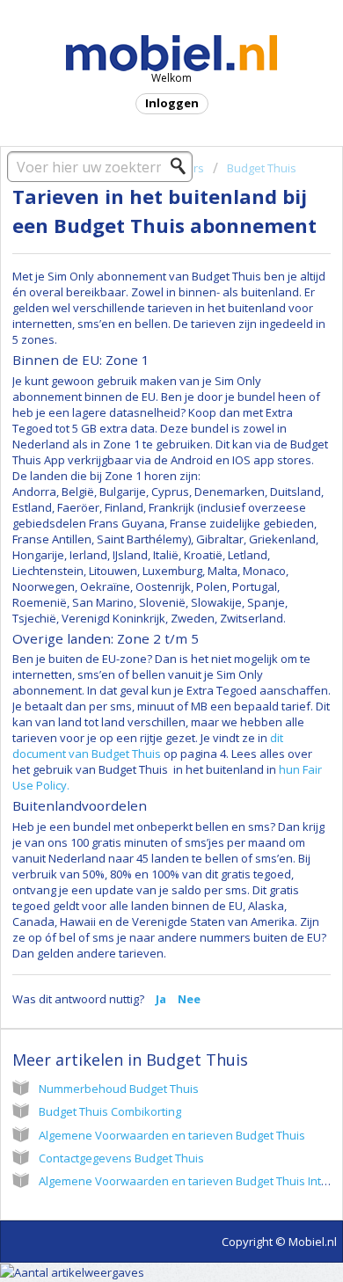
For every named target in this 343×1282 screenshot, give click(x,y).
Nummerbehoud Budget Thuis (119, 1088)
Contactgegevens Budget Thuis (121, 1158)
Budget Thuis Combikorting (110, 1111)
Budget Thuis (261, 168)
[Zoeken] (183, 166)
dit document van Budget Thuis (147, 745)
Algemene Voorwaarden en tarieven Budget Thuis (172, 1135)
